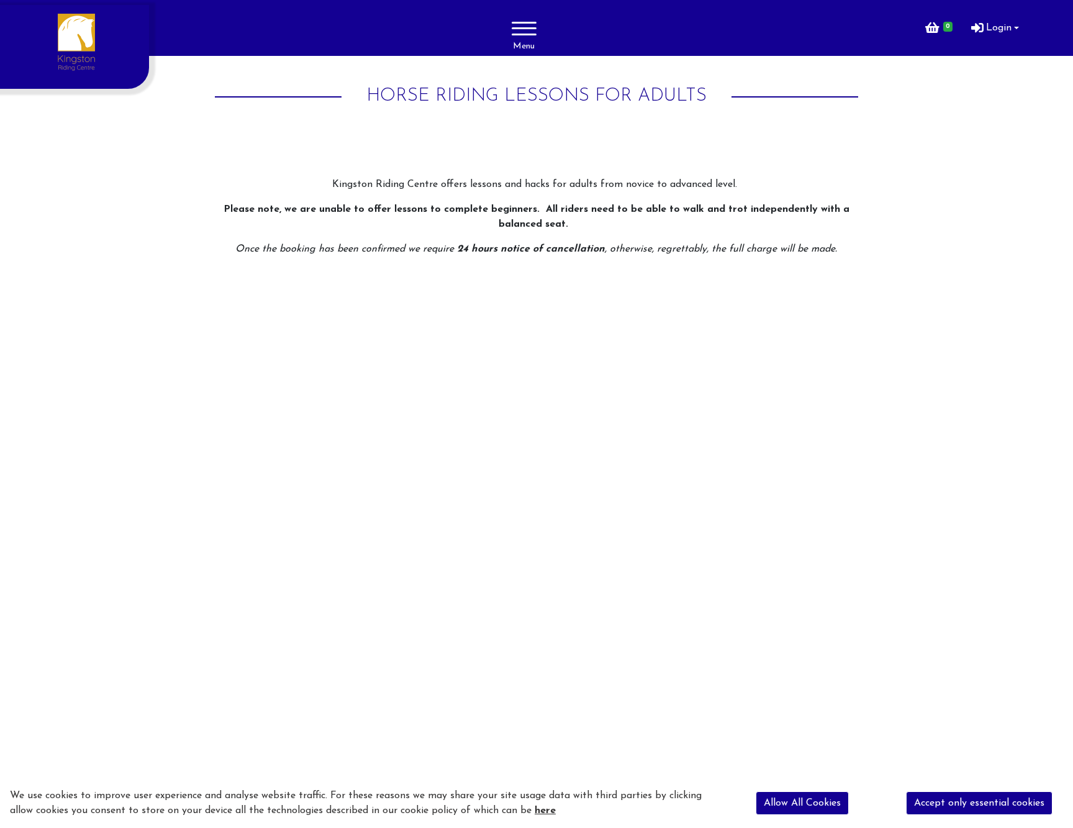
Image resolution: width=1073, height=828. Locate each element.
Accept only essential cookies (979, 803)
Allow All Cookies (802, 803)
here (545, 811)
